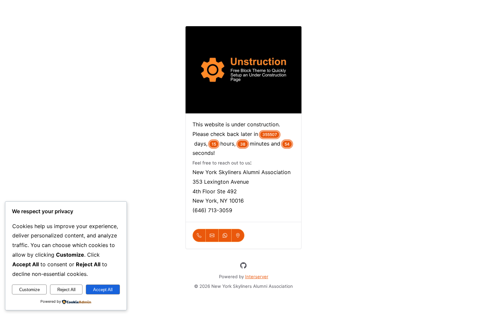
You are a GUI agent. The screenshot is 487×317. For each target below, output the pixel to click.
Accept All (103, 289)
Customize (29, 289)
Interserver (256, 276)
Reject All (66, 289)
